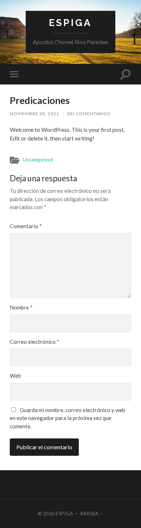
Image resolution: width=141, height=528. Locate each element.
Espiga (70, 22)
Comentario (26, 226)
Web (15, 375)
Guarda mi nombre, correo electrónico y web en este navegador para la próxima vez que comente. (67, 418)
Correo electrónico (34, 341)
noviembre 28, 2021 (34, 113)
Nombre (21, 307)
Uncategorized (38, 160)
